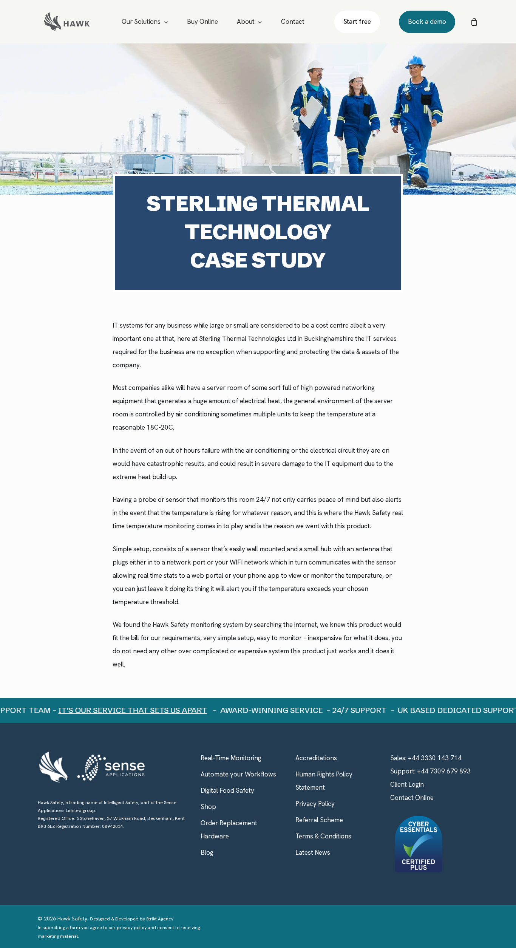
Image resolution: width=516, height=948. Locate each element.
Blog (207, 852)
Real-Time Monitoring (231, 758)
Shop (208, 807)
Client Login (407, 784)
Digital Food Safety (227, 790)
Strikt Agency (159, 919)
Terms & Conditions (323, 836)
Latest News (312, 852)
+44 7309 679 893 (444, 771)
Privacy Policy (315, 804)
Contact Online (412, 797)
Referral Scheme (319, 820)
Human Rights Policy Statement (323, 781)
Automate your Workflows (238, 774)
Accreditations (316, 758)
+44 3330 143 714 (435, 758)
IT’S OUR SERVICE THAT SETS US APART (119, 710)
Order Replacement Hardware (229, 829)
